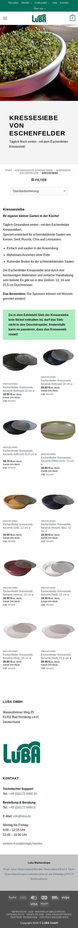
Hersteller (13, 2)
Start (8, 170)
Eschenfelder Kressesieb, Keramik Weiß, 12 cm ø (56, 593)
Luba (49, 874)
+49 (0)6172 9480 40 (23, 793)
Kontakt (64, 2)
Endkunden (41, 2)
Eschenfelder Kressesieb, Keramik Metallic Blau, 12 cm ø (56, 527)
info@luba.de (21, 816)
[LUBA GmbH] (39, 18)
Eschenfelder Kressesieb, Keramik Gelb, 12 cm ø (18, 526)
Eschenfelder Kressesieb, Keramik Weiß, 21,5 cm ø (56, 656)
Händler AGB (35, 914)
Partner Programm (24, 917)
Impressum (19, 912)
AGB (30, 912)
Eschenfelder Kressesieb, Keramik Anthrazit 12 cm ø (18, 389)
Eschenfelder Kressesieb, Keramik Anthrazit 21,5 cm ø (20, 452)
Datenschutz (15, 914)
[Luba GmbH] (22, 752)
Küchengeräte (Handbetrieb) (34, 170)
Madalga (59, 874)
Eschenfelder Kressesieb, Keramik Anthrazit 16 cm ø (57, 382)
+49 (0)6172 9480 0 (22, 807)
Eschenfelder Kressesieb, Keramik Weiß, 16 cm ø (18, 656)
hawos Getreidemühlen (32, 874)
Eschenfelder (29, 173)
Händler (25, 2)
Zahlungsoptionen (59, 914)
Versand (11, 401)
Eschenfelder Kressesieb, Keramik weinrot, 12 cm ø (18, 593)
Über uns (38, 8)
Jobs (54, 2)
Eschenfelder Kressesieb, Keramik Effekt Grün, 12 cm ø (57, 461)
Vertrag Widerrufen (53, 917)
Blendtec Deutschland (46, 869)
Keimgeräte (63, 170)
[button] (5, 18)
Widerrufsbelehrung (50, 912)
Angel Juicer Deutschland (17, 869)
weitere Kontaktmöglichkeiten (22, 843)
